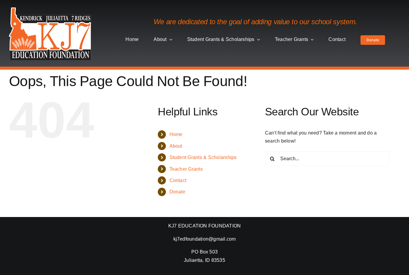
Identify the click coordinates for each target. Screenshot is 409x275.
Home (176, 134)
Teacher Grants (186, 169)
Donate (177, 191)
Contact (178, 180)
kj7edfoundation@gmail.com (204, 239)
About (175, 146)
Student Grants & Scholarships (203, 157)
